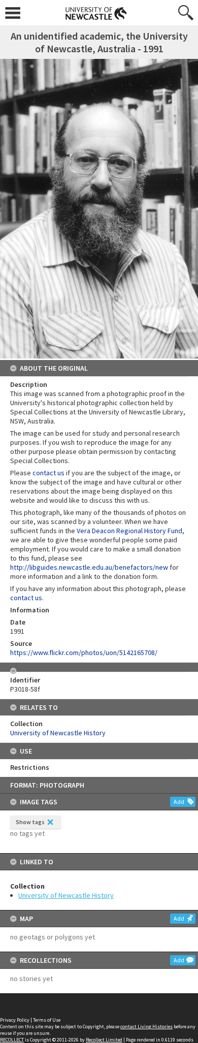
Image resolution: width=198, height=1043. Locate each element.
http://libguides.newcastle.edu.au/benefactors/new (89, 567)
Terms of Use (46, 1020)
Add (179, 801)
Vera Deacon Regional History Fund (129, 530)
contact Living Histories (146, 1026)
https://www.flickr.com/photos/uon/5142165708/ (83, 652)
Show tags (30, 822)
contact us (48, 472)
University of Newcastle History (66, 895)
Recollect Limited (104, 1039)
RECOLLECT (12, 1039)
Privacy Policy (14, 1020)
